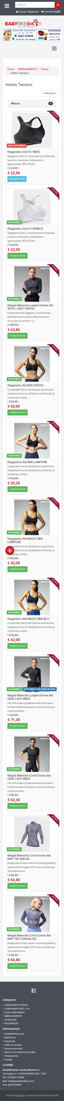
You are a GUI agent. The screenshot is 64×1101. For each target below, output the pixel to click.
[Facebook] (33, 991)
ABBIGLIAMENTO (27, 69)
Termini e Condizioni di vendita (20, 1052)
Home (10, 69)
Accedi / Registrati (28, 11)
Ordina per (49, 93)
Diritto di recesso (13, 1045)
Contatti (8, 1059)
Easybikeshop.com (14, 1033)
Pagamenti (9, 1041)
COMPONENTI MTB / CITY (17, 1008)
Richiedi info (16, 178)
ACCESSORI (10, 1019)
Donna (45, 69)
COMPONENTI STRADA (16, 1005)
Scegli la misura (17, 255)
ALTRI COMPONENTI (14, 1012)
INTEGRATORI (11, 1023)
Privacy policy (11, 1056)
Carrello (51, 11)
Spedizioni (9, 1037)
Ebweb (20, 1095)
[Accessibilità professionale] (9, 550)
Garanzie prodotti (13, 1048)
